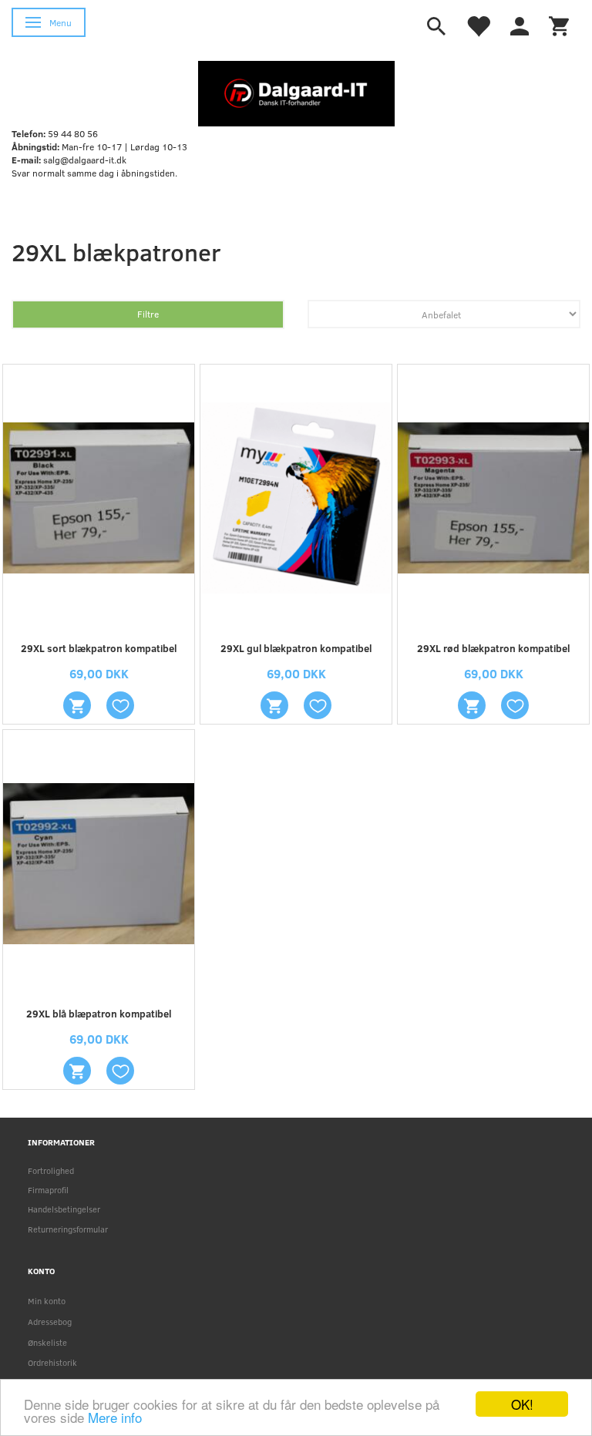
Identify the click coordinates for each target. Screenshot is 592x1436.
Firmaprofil (48, 1190)
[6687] (472, 705)
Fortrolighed (51, 1170)
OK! (522, 1404)
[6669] (77, 705)
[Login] (519, 24)
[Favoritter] (478, 24)
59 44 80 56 (73, 133)
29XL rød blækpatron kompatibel (493, 648)
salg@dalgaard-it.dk (84, 159)
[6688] (77, 1071)
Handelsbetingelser (64, 1209)
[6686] (274, 705)
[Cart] (558, 24)
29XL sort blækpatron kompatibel (99, 648)
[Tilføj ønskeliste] (120, 705)
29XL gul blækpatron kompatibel (296, 648)
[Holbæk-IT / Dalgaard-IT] (296, 92)
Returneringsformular (68, 1229)
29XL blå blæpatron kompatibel (98, 1014)
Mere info (115, 1417)
